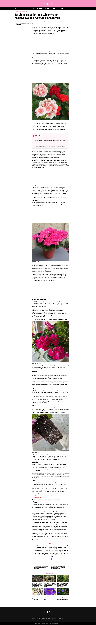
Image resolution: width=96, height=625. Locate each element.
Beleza (37, 8)
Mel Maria (19, 24)
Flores (33, 562)
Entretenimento (53, 8)
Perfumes (41, 8)
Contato (43, 618)
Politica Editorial (60, 618)
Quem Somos (48, 618)
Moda (33, 8)
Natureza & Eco (46, 8)
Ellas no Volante (60, 8)
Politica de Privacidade (36, 618)
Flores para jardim (39, 562)
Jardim (45, 562)
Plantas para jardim (58, 562)
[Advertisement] (50, 43)
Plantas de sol (50, 562)
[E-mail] (51, 559)
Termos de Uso (53, 618)
